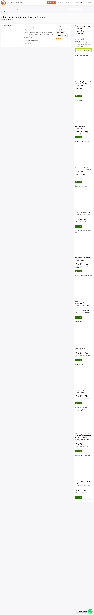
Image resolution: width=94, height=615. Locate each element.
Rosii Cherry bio (80, 391)
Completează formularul (74, 9)
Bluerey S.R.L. (88, 133)
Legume (82, 260)
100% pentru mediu (19, 2)
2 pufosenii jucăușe (31, 27)
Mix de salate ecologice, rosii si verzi (82, 258)
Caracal (65, 35)
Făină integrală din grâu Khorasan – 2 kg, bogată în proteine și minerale (83, 435)
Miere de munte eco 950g (82, 212)
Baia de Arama (64, 29)
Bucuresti (59, 35)
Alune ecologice (80, 348)
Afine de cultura (80, 126)
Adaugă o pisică (52, 2)
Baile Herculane (60, 32)
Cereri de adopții (78, 2)
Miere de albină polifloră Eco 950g (82, 483)
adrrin (31, 43)
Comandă (78, 96)
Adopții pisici (69, 2)
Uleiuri (81, 85)
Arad (58, 29)
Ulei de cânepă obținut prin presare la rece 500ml (83, 83)
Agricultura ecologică (80, 38)
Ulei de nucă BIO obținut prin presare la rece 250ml (83, 169)
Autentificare (89, 2)
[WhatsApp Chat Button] (90, 611)
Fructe (81, 128)
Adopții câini (61, 2)
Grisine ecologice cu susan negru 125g (83, 302)
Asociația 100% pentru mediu (60, 9)
